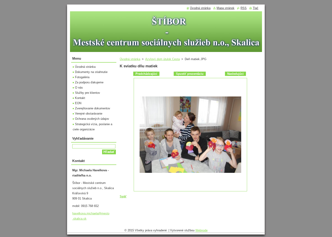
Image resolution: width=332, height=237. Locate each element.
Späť (123, 196)
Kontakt (80, 98)
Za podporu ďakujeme (89, 82)
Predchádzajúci (146, 73)
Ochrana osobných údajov (92, 118)
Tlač (255, 8)
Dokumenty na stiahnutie (91, 72)
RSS (244, 8)
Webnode (201, 230)
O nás (79, 87)
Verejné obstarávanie (88, 113)
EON (78, 103)
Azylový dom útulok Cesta (162, 59)
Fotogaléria (82, 77)
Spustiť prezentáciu (189, 73)
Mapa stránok (225, 8)
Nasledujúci (235, 73)
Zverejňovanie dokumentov (92, 108)
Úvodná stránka (130, 59)
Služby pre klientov (87, 92)
